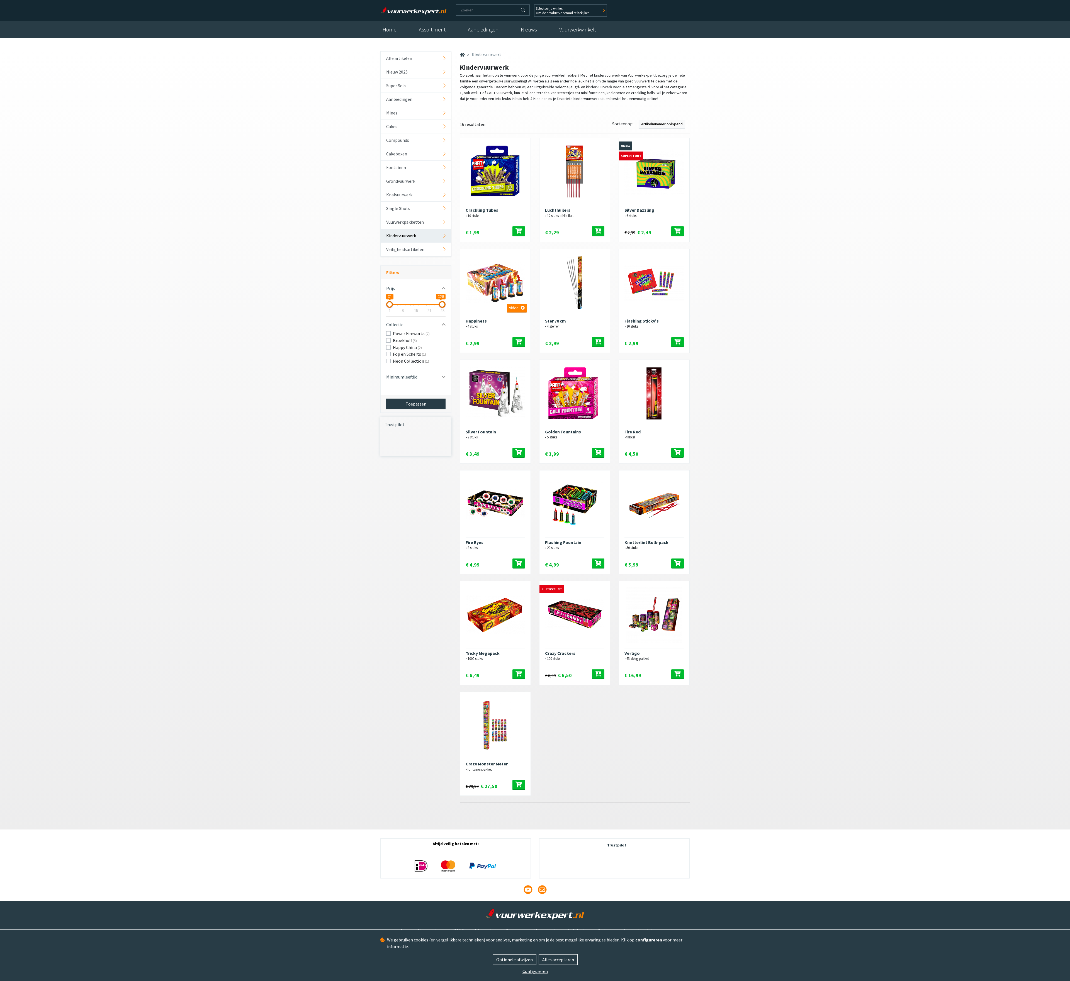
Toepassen (416, 404)
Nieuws (529, 29)
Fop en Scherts (409, 354)
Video (514, 307)
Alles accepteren (558, 959)
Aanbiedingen (483, 29)
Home (390, 29)
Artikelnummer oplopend (662, 123)
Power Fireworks (411, 333)
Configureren (535, 971)
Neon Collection (411, 361)
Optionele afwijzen (514, 959)
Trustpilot (395, 424)
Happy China (407, 347)
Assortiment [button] (432, 29)
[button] (416, 288)
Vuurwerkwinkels (578, 29)
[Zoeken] (523, 10)
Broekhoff (405, 340)
